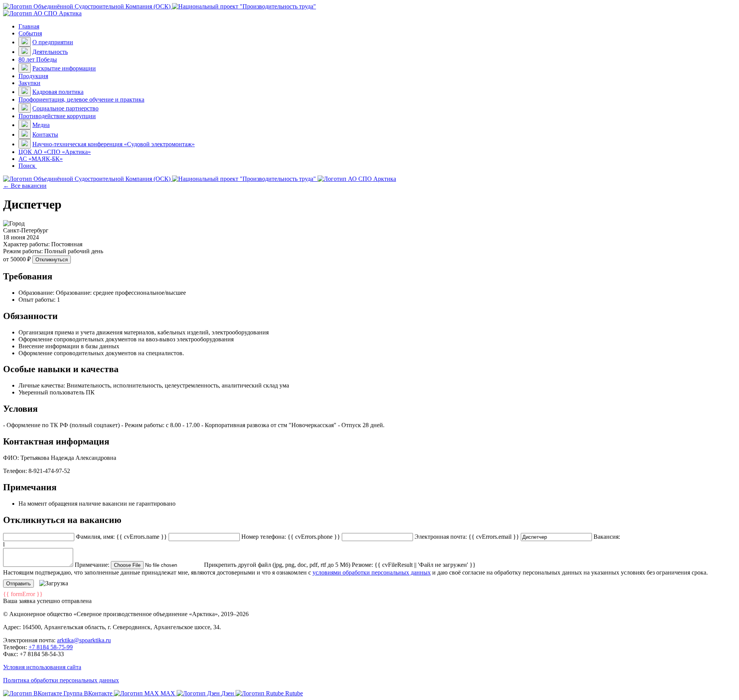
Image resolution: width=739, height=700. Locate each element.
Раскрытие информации (64, 68)
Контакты (45, 134)
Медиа (41, 125)
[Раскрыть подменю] (24, 42)
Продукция (33, 76)
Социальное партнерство (65, 108)
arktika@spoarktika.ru (84, 640)
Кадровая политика (58, 92)
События (30, 33)
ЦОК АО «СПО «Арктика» (54, 152)
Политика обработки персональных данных (61, 680)
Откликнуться (51, 259)
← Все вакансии (25, 185)
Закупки (29, 83)
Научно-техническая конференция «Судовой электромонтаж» (113, 144)
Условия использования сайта (42, 667)
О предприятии (52, 42)
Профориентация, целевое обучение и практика (81, 99)
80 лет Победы (37, 59)
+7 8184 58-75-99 (50, 647)
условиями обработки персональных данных (372, 572)
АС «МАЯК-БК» (40, 158)
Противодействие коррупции (57, 116)
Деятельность (50, 51)
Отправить (18, 583)
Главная (28, 26)
